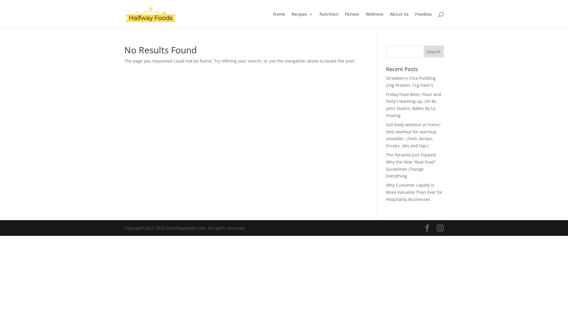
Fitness (352, 14)
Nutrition (329, 14)
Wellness (374, 14)
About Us (399, 14)
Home (279, 14)
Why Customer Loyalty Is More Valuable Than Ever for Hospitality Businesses (414, 192)
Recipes (299, 14)
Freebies (423, 14)
